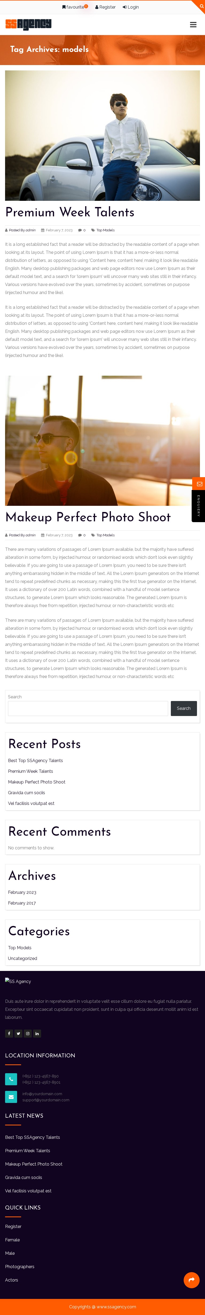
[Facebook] (9, 1034)
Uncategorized (22, 958)
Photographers (19, 1266)
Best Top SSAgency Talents (35, 760)
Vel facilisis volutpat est (31, 803)
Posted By (22, 230)
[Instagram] (28, 1034)
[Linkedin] (37, 1034)
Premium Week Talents (70, 213)
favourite (76, 7)
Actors (11, 1280)
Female (12, 1239)
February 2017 (22, 903)
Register (107, 7)
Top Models (106, 230)
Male (10, 1253)
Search (15, 696)
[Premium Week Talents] (102, 135)
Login (133, 7)
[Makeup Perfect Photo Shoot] (102, 441)
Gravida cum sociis (26, 792)
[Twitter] (18, 1034)
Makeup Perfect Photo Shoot (88, 518)
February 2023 (22, 892)
